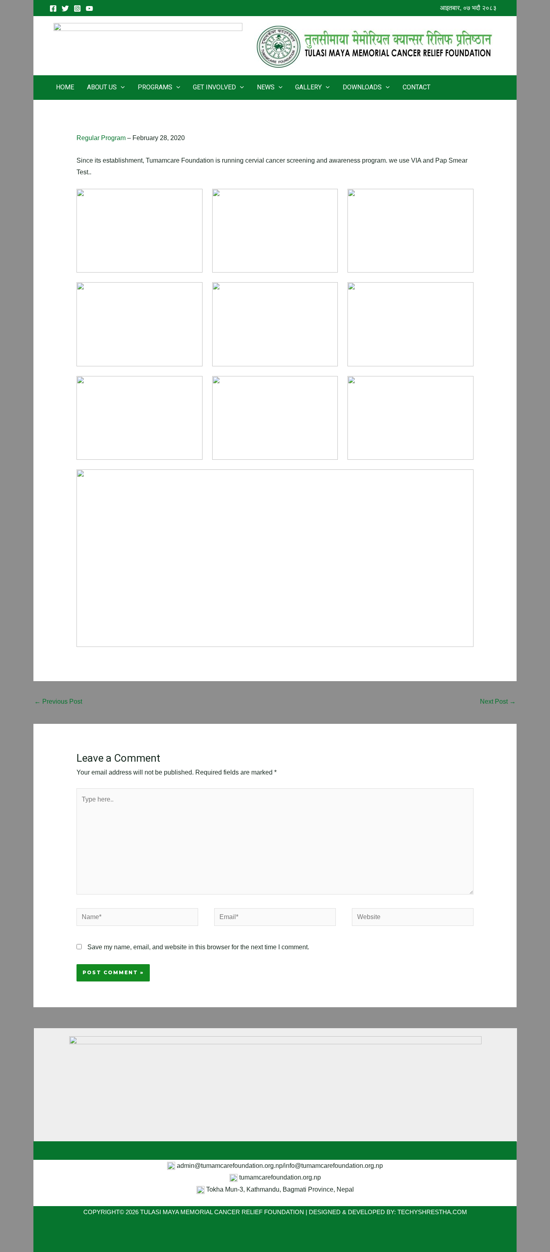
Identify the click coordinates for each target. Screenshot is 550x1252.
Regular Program (101, 137)
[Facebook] (53, 8)
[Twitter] (65, 8)
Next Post (498, 701)
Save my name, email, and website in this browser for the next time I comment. (198, 947)
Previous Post (58, 701)
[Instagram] (77, 8)
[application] (121, 87)
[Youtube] (89, 8)
